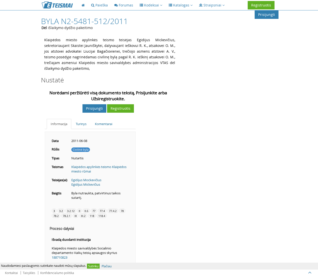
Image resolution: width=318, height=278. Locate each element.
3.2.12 (71, 211)
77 (93, 211)
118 (92, 216)
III (76, 216)
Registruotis (261, 5)
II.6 (86, 211)
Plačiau (107, 266)
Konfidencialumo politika (57, 273)
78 (122, 211)
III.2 (83, 216)
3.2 (61, 211)
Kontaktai (11, 273)
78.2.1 (66, 216)
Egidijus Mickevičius (85, 184)
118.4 (101, 216)
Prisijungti (266, 14)
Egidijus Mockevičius (86, 180)
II (79, 211)
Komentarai (103, 124)
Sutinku (93, 266)
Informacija (59, 124)
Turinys (81, 124)
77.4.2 (113, 211)
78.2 (56, 216)
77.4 (102, 211)
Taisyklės (29, 273)
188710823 (59, 257)
